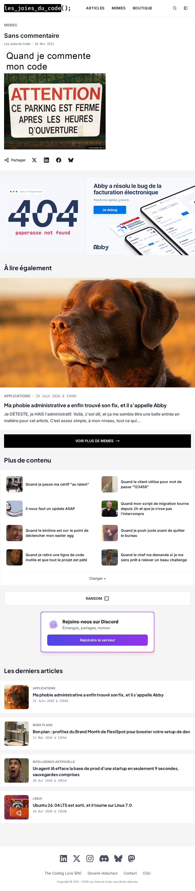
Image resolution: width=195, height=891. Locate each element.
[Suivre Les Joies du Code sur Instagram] (90, 859)
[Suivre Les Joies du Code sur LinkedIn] (63, 859)
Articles (95, 8)
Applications (17, 396)
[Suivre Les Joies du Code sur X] (77, 859)
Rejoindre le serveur (97, 640)
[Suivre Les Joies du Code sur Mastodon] (131, 859)
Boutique (143, 8)
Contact (130, 873)
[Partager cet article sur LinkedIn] (46, 160)
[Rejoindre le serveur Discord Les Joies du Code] (104, 858)
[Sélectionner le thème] (186, 8)
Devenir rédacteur (103, 873)
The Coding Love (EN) (63, 873)
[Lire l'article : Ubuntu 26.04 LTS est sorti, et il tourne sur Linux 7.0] (97, 807)
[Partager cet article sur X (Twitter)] (34, 160)
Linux (37, 798)
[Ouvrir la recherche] (175, 8)
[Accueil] (37, 8)
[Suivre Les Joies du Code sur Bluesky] (118, 859)
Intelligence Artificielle (54, 762)
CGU (147, 873)
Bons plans (43, 725)
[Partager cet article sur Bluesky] (70, 160)
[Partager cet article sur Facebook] (58, 160)
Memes (119, 8)
